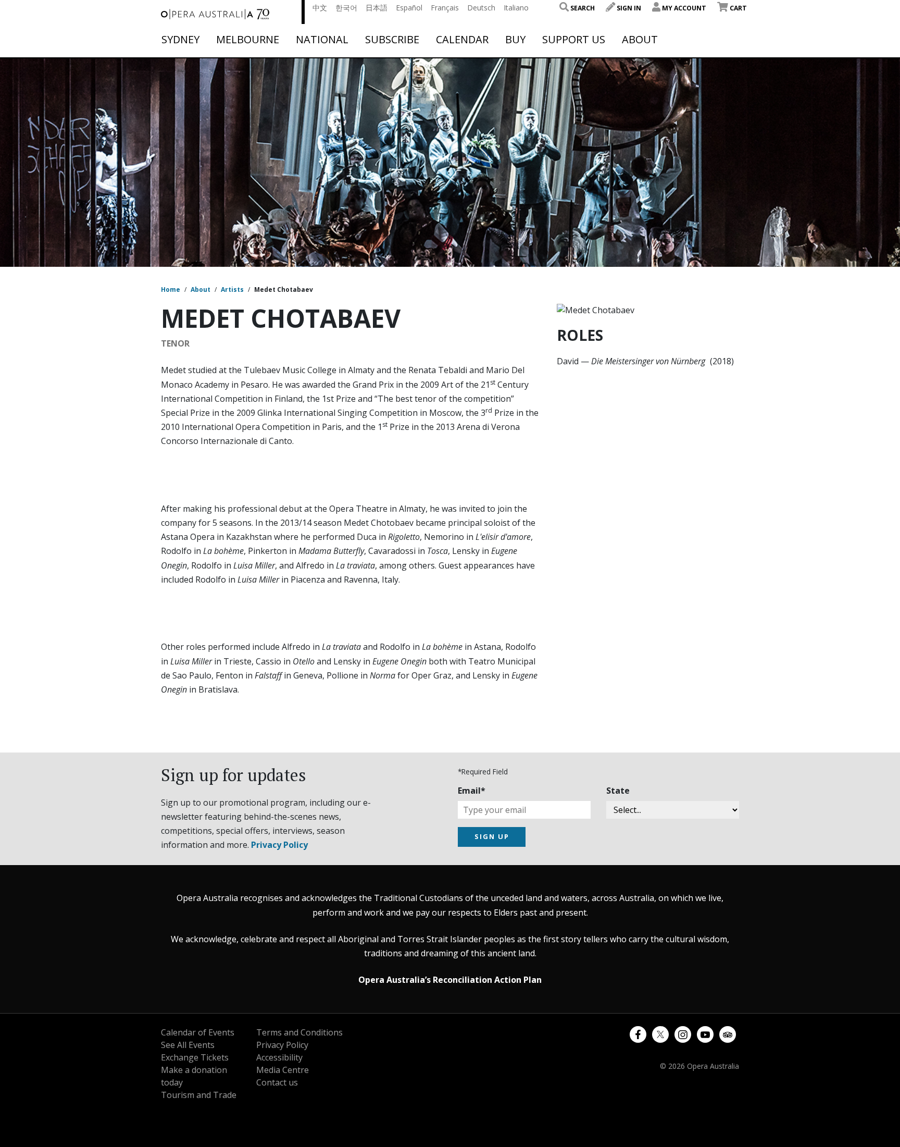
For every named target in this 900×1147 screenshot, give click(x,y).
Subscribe (392, 39)
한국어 (346, 8)
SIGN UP (491, 836)
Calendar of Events (197, 1032)
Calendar (462, 39)
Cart (737, 8)
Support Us (573, 39)
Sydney (180, 39)
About (640, 39)
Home (170, 289)
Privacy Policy (279, 844)
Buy (515, 39)
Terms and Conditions (299, 1032)
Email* (471, 790)
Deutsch (481, 8)
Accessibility (279, 1057)
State (618, 790)
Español (409, 8)
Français (445, 8)
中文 (319, 8)
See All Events (188, 1045)
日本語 (377, 8)
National (322, 39)
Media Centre (282, 1070)
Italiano (516, 8)
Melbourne (247, 39)
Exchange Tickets (195, 1057)
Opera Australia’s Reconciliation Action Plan (450, 979)
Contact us (277, 1082)
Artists (232, 289)
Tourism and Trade (198, 1095)
